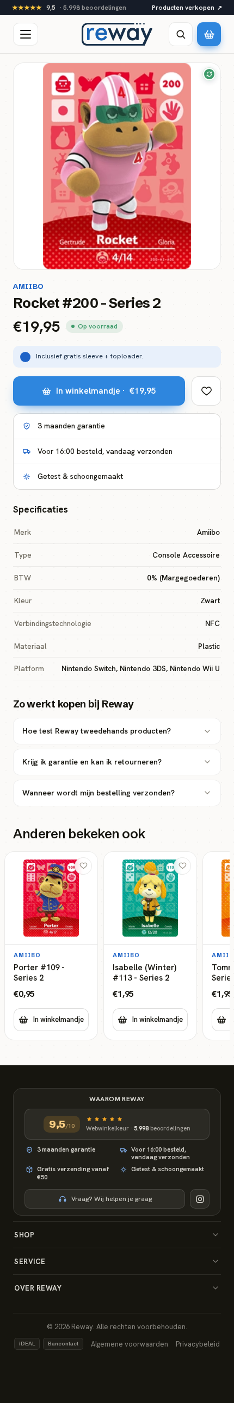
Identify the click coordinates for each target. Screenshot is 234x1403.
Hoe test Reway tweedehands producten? (96, 731)
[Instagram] (200, 1199)
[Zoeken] (181, 34)
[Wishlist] (206, 391)
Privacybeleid (198, 1344)
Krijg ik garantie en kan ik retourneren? (92, 762)
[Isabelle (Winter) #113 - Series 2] (150, 946)
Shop (24, 1235)
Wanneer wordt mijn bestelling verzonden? (98, 793)
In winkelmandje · (106, 390)
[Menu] (25, 34)
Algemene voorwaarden (129, 1344)
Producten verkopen (187, 7)
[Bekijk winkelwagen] (209, 34)
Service (30, 1261)
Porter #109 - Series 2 (39, 973)
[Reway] (117, 34)
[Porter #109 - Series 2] (51, 946)
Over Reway (37, 1288)
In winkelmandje (58, 1019)
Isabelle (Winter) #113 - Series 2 (144, 973)
